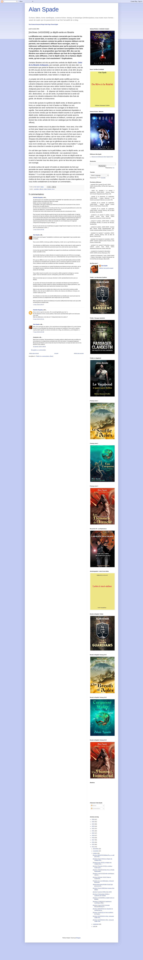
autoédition (36, 189)
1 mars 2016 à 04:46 (38, 229)
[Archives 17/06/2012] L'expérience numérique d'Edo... (102, 902)
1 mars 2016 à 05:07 (38, 304)
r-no (113, 167)
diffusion (41, 189)
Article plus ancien (79, 353)
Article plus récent (34, 353)
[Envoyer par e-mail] (48, 187)
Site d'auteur (32, 24)
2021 (93, 831)
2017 (93, 840)
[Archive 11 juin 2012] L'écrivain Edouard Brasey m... (101, 906)
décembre (96, 848)
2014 (93, 846)
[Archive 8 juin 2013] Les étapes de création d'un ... (102, 863)
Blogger (78, 938)
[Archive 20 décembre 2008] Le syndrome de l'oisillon (101, 895)
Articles (94, 805)
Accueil (56, 353)
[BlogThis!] (50, 187)
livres (53, 189)
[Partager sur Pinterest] (55, 187)
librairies (49, 189)
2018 (93, 837)
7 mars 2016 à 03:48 (38, 332)
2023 (93, 826)
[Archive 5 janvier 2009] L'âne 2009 (102, 892)
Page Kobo (44, 24)
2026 (93, 819)
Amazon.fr (38, 24)
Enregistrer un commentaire (38, 350)
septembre (96, 924)
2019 (93, 835)
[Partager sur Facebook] (53, 187)
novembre (96, 851)
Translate (102, 177)
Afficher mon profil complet (106, 268)
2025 (93, 821)
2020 (93, 833)
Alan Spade (44, 9)
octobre (95, 853)
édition (45, 189)
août (94, 926)
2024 (93, 824)
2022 (93, 828)
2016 (93, 842)
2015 (93, 844)
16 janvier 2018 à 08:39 (39, 346)
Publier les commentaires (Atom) (44, 356)
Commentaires (96, 808)
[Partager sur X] (51, 187)
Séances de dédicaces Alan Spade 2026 (102, 156)
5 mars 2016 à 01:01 (38, 319)
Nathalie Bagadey (38, 197)
